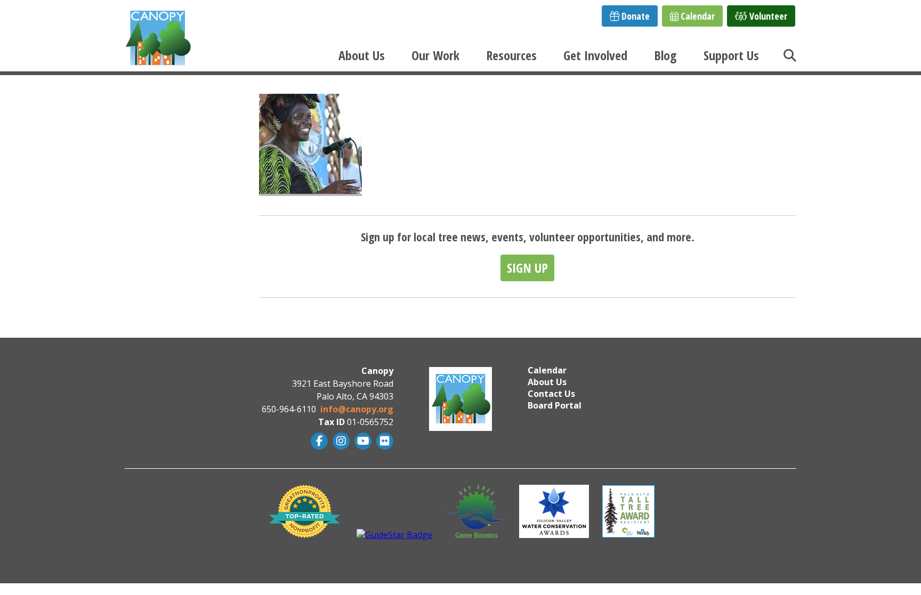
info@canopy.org (356, 409)
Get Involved (595, 55)
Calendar (696, 16)
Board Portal (554, 405)
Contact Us (551, 394)
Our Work (435, 55)
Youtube (361, 441)
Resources (511, 55)
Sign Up (527, 267)
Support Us (731, 55)
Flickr (383, 441)
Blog (665, 55)
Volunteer (767, 16)
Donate (634, 16)
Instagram (340, 441)
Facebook (318, 441)
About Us (361, 55)
